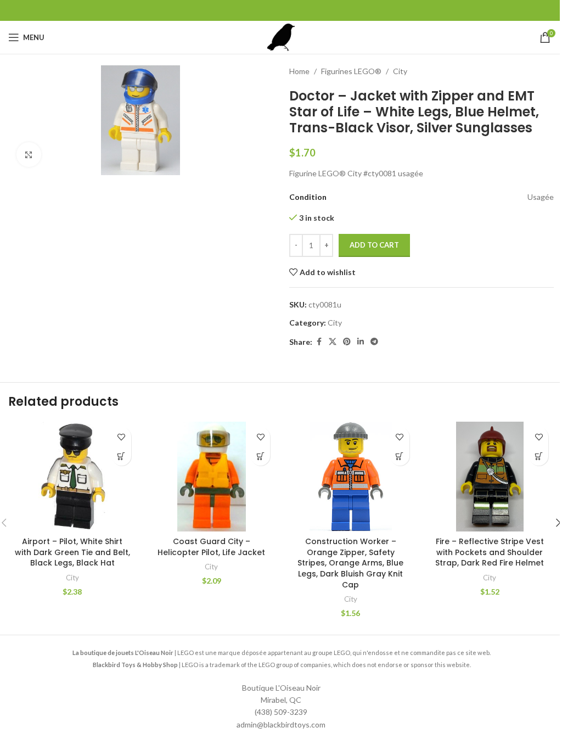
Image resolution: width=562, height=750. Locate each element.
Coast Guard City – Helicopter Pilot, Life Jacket (211, 547)
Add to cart (374, 244)
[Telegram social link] (374, 341)
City (400, 71)
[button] (121, 456)
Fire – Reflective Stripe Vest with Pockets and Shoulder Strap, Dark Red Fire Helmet (489, 552)
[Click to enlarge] (28, 154)
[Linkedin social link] (360, 341)
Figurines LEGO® (351, 71)
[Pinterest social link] (347, 341)
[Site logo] (281, 36)
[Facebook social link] (318, 341)
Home (299, 71)
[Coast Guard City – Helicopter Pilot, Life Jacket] (212, 476)
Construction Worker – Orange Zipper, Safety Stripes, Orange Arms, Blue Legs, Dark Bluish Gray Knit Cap (350, 563)
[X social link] (332, 341)
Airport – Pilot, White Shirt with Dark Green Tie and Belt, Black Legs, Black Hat (72, 552)
